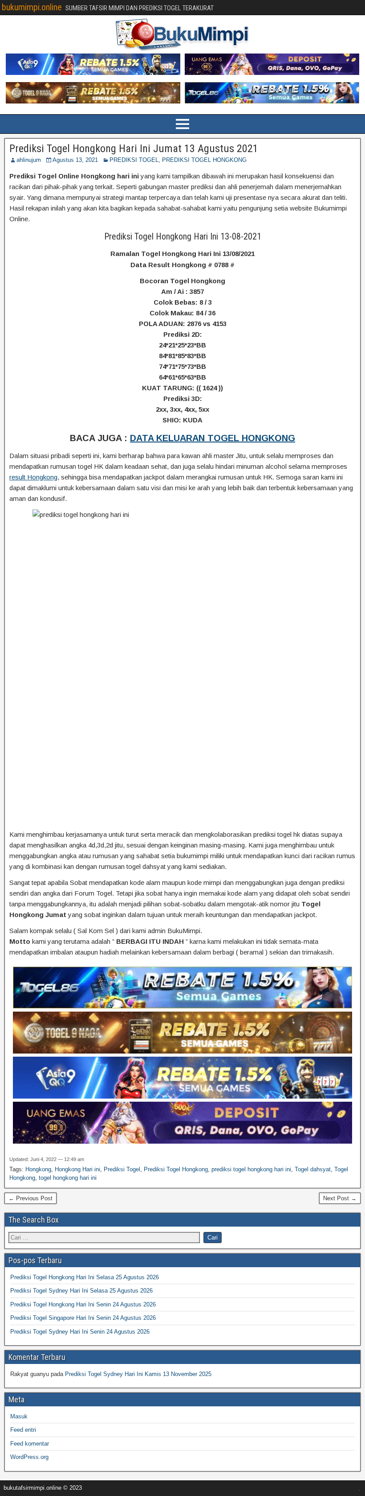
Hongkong (38, 1169)
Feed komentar (29, 1443)
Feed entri (23, 1429)
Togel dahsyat (313, 1169)
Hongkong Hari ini (77, 1169)
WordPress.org (29, 1457)
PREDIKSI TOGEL (134, 160)
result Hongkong (33, 477)
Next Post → (340, 1198)
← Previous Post (30, 1198)
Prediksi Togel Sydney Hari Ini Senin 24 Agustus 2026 (80, 1331)
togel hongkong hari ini (68, 1177)
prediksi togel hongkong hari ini (251, 1169)
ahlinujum (28, 160)
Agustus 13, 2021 (75, 160)
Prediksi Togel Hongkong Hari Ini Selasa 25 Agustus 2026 (84, 1277)
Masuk (19, 1416)
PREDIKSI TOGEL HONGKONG (204, 160)
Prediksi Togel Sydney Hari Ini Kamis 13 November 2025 (138, 1374)
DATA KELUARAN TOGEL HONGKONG (212, 438)
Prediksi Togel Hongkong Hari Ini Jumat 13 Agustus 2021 (133, 148)
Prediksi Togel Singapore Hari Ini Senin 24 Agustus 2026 (83, 1317)
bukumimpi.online (32, 7)
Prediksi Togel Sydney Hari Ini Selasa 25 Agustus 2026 (81, 1290)
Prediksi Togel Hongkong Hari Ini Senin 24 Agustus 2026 (83, 1304)
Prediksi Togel (122, 1169)
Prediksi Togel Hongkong (176, 1169)
